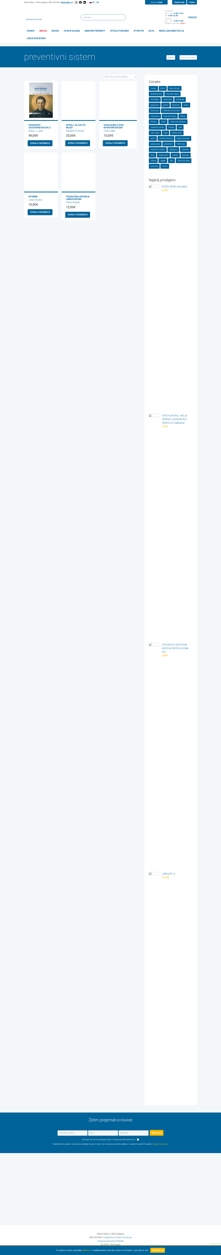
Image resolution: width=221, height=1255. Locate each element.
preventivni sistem (158, 149)
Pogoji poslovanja (106, 1241)
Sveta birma (163, 155)
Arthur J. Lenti (35, 131)
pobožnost (168, 144)
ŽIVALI (164, 166)
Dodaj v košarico (40, 143)
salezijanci (173, 149)
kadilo (186, 105)
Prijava (192, 2)
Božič (163, 88)
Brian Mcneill (174, 88)
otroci (153, 138)
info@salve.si (67, 2)
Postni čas (181, 144)
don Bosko (155, 99)
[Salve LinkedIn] (84, 2)
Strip (152, 155)
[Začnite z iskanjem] (122, 17)
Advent (153, 88)
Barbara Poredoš (75, 130)
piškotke (86, 1250)
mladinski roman (157, 127)
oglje (165, 133)
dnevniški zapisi (172, 94)
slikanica (185, 149)
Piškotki (120, 1241)
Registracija (179, 2)
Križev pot (154, 111)
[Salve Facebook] (80, 2)
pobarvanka (155, 144)
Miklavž (154, 122)
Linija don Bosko (36, 38)
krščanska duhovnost (171, 111)
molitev (171, 127)
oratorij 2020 (177, 133)
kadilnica (175, 105)
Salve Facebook (124, 1237)
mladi (163, 122)
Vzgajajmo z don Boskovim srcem (113, 126)
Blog (151, 31)
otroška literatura (165, 138)
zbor (171, 161)
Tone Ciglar (109, 130)
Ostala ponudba (119, 31)
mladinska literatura (178, 122)
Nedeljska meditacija (171, 31)
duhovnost (167, 99)
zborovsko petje (184, 161)
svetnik (175, 155)
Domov (31, 31)
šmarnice (154, 166)
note (180, 127)
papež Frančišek (183, 138)
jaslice (165, 105)
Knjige (55, 31)
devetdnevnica (156, 94)
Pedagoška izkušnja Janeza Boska (77, 197)
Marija (182, 116)
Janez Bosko (35, 199)
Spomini (32, 196)
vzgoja (162, 161)
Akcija (43, 31)
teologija (185, 155)
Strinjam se (157, 1250)
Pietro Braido (73, 202)
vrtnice (153, 161)
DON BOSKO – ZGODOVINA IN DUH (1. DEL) (39, 127)
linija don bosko (170, 116)
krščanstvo (155, 116)
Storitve (139, 31)
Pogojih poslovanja (160, 1144)
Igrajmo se (155, 105)
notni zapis (155, 133)
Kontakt (192, 17)
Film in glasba (72, 31)
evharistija (180, 99)
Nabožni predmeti (95, 31)
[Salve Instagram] (76, 2)
